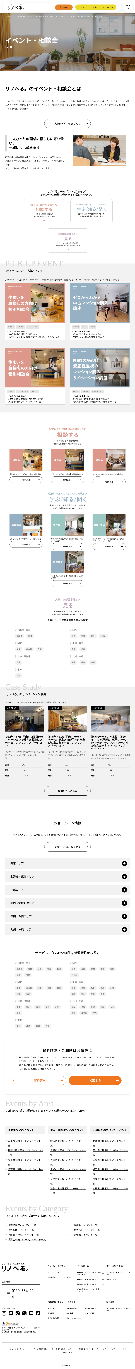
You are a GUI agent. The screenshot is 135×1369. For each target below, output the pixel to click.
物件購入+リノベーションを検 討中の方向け (89, 1273)
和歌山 (103, 636)
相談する (95, 1080)
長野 (18, 1013)
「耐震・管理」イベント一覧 (23, 1234)
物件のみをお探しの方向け (86, 1284)
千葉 (40, 649)
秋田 (59, 969)
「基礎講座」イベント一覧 (22, 1225)
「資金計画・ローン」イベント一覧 (27, 1239)
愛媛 (93, 994)
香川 (83, 994)
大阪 (73, 636)
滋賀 (102, 969)
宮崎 (73, 1013)
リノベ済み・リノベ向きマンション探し (119, 1309)
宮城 (30, 636)
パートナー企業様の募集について (41, 1349)
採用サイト (72, 1349)
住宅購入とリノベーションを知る (60, 1277)
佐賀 (83, 1007)
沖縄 (93, 662)
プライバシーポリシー (120, 1349)
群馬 (59, 988)
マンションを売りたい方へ (16, 1349)
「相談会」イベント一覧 (84, 1225)
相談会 (94, 7)
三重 (47, 1026)
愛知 (18, 676)
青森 (30, 969)
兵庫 (83, 969)
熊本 (83, 662)
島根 (102, 988)
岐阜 (28, 1026)
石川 (38, 1007)
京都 (83, 636)
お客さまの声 (111, 1279)
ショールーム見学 (91, 1308)
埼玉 (40, 988)
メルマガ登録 (90, 1313)
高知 (102, 994)
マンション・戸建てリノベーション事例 (119, 1273)
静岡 (38, 1026)
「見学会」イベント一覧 (84, 1234)
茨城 (18, 994)
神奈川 (29, 649)
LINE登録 (69, 1313)
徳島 (73, 994)
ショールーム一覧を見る (67, 847)
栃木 (28, 994)
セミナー (83, 7)
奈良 (93, 636)
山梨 (18, 662)
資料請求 (63, 7)
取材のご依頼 (60, 1349)
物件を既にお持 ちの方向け (86, 1279)
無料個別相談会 (72, 1308)
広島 (83, 649)
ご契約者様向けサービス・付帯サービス (88, 1290)
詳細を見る (26, 480)
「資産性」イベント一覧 (21, 1230)
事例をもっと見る (67, 791)
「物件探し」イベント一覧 (85, 1230)
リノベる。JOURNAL (73, 1318)
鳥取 (93, 988)
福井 (47, 1007)
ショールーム (107, 7)
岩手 (40, 969)
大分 (112, 1007)
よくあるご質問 (53, 1318)
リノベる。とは (53, 1272)
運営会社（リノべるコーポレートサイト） (94, 1349)
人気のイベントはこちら (67, 123)
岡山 (73, 649)
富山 (28, 1007)
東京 (18, 649)
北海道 (19, 636)
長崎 (93, 1007)
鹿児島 (84, 1013)
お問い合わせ (67, 1352)
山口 (112, 988)
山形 (18, 975)
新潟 (18, 1007)
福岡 (73, 662)
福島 (28, 975)
